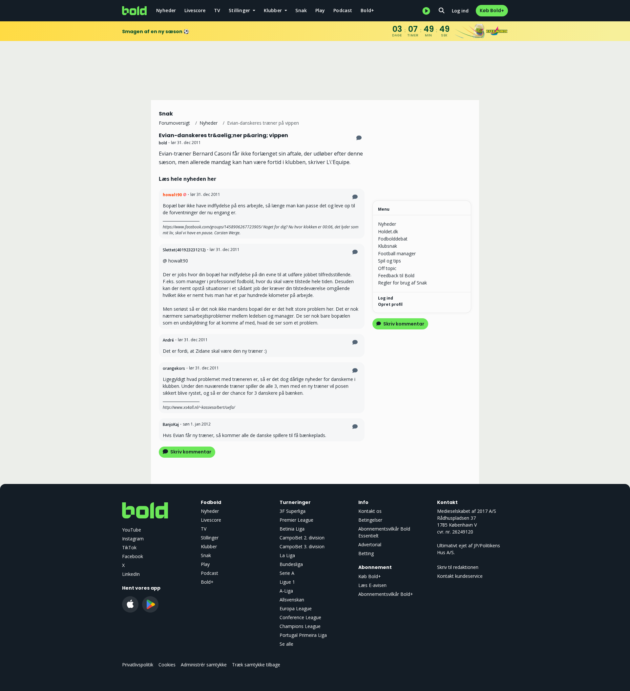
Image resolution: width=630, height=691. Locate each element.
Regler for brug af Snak (402, 283)
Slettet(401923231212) (184, 250)
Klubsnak (387, 246)
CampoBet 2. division (302, 537)
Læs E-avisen (372, 585)
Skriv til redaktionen (457, 567)
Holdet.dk (388, 231)
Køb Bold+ (492, 10)
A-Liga (286, 591)
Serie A (287, 573)
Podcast (342, 10)
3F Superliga (292, 511)
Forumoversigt (174, 123)
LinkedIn (131, 574)
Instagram (133, 538)
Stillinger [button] (240, 10)
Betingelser (370, 520)
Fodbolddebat (393, 239)
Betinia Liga (292, 529)
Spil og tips (389, 261)
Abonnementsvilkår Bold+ (385, 594)
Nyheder (166, 10)
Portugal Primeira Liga (303, 635)
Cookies (167, 664)
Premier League (296, 520)
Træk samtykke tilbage (256, 664)
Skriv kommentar (190, 452)
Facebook (132, 556)
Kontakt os (370, 511)
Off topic (387, 268)
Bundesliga (291, 564)
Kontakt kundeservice (460, 576)
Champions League (300, 626)
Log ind (460, 11)
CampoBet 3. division (302, 546)
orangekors (174, 368)
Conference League (300, 617)
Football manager (397, 253)
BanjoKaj (171, 424)
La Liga (287, 555)
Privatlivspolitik (137, 664)
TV (217, 10)
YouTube (131, 530)
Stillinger (210, 537)
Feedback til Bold (396, 275)
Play (320, 10)
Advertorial (369, 544)
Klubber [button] (274, 10)
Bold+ (367, 10)
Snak (301, 10)
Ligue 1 (287, 582)
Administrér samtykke (204, 664)
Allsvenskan (292, 600)
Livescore (195, 10)
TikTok (129, 547)
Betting (366, 553)
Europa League (296, 608)
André (168, 340)
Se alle (286, 644)
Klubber (209, 546)
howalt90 (172, 195)
